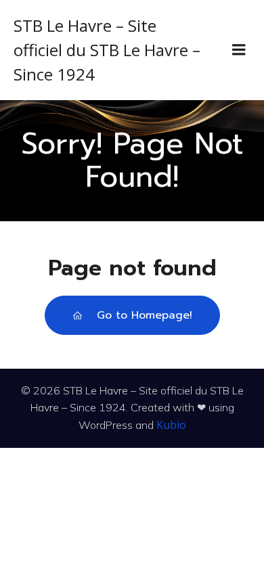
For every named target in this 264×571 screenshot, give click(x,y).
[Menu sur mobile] (238, 50)
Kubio (171, 424)
